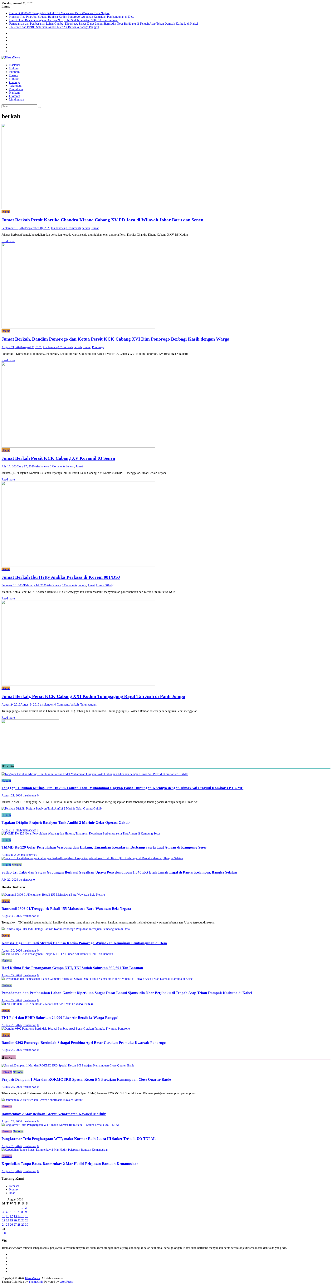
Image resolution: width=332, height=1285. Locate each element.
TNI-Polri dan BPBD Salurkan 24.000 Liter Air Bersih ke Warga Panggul (54, 27)
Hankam (14, 92)
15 (22, 1216)
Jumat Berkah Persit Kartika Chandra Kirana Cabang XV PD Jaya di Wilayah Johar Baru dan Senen (102, 219)
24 (3, 1224)
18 (7, 1220)
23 (26, 1220)
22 (22, 1220)
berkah (86, 228)
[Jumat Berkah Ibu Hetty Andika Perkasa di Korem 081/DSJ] (78, 565)
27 (15, 1224)
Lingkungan (16, 99)
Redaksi (14, 1186)
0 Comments (73, 228)
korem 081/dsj (105, 585)
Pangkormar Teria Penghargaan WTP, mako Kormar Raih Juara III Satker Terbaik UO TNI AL (79, 1139)
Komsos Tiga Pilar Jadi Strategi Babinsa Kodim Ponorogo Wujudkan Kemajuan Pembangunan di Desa (71, 16)
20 (15, 1220)
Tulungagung (88, 704)
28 (19, 1224)
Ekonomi (14, 71)
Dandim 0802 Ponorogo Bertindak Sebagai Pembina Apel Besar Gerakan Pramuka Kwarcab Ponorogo (84, 1043)
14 (19, 1216)
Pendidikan (16, 89)
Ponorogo (98, 347)
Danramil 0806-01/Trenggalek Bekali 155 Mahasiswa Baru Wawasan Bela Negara (59, 13)
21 (19, 1220)
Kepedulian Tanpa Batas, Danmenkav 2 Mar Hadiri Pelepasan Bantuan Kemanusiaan (70, 1164)
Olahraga (14, 82)
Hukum (13, 68)
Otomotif (14, 96)
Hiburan (14, 78)
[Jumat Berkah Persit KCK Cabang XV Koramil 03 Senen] (78, 446)
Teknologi (15, 85)
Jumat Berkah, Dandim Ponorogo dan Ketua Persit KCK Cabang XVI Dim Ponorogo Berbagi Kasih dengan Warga (115, 339)
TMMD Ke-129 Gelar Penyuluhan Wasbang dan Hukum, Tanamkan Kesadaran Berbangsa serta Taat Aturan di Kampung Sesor (104, 847)
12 (11, 1216)
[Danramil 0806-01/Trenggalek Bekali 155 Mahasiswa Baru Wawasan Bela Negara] (53, 894)
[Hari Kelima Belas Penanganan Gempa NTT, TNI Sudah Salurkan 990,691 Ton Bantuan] (57, 954)
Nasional (14, 64)
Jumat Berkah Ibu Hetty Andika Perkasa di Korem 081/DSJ (61, 577)
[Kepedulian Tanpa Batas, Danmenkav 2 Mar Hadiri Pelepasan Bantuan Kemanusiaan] (55, 1149)
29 (22, 1224)
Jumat (95, 228)
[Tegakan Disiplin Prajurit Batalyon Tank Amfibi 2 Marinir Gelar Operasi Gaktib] (52, 808)
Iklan (12, 1192)
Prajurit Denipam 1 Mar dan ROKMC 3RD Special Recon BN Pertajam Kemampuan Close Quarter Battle (86, 1079)
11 (7, 1216)
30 (26, 1224)
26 (11, 1224)
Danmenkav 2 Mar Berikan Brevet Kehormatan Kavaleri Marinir (54, 1114)
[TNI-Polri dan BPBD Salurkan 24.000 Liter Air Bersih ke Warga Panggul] (48, 1003)
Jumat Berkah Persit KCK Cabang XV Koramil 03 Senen (58, 458)
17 (3, 1220)
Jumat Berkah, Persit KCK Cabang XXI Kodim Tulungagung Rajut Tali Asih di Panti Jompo (93, 696)
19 (11, 1220)
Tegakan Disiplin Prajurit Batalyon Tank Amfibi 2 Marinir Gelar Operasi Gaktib (66, 822)
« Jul (4, 1232)
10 (3, 1216)
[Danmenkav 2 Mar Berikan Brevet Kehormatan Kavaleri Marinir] (42, 1099)
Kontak (13, 1189)
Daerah (13, 75)
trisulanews (58, 228)
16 (26, 1216)
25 (7, 1224)
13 (15, 1216)
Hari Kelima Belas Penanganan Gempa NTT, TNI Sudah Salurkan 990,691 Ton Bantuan (63, 20)
